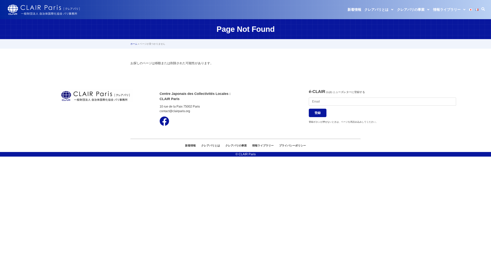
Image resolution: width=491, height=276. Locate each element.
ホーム (133, 44)
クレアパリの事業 (411, 10)
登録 (318, 112)
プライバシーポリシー (292, 145)
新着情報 (354, 10)
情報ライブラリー (447, 10)
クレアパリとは (376, 10)
